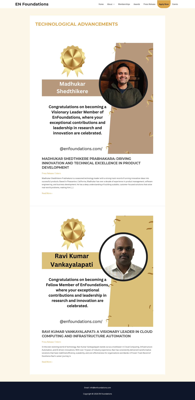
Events (175, 4)
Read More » (47, 193)
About (109, 4)
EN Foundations (31, 4)
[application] (113, 4)
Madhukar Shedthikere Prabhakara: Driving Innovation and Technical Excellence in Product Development (91, 163)
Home (101, 4)
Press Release (149, 4)
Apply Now (164, 4)
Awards (137, 4)
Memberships (124, 4)
